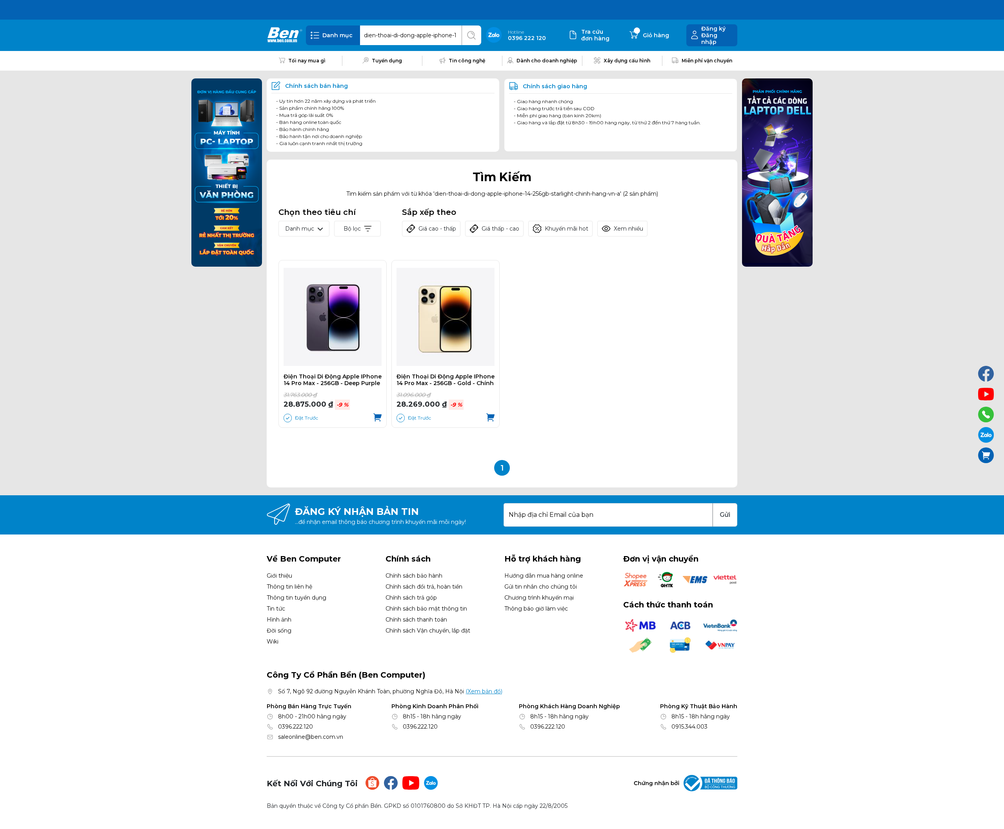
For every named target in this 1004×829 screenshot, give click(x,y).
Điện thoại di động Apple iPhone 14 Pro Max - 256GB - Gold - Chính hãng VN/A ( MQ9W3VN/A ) (446, 380)
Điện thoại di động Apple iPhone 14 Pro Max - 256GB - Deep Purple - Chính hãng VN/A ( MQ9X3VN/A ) (333, 380)
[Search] (471, 35)
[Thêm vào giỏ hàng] (377, 418)
